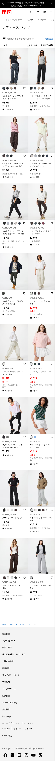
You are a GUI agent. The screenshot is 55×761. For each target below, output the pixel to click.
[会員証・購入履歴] (38, 12)
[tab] (12, 19)
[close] (3, 4)
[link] (30, 4)
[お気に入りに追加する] (24, 88)
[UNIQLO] (6, 12)
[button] (14, 66)
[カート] (44, 12)
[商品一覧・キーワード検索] (51, 12)
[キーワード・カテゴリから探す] (31, 12)
